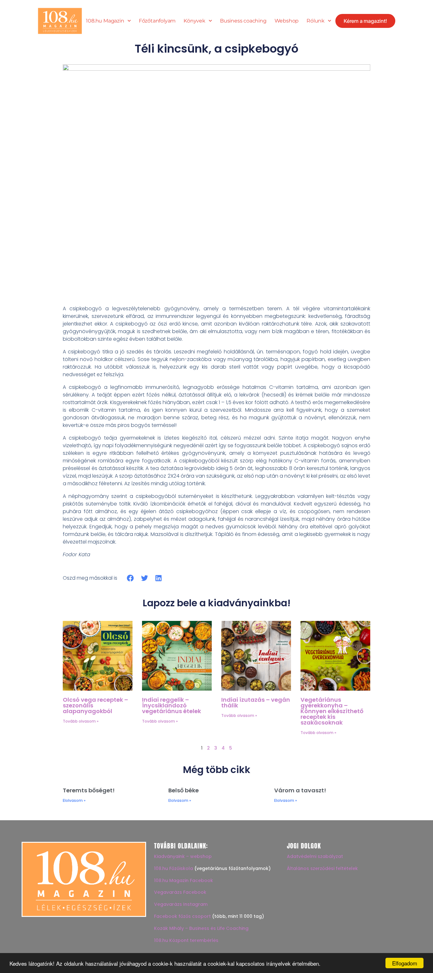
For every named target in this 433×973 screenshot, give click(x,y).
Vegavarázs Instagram (181, 904)
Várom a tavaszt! (300, 790)
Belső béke (183, 790)
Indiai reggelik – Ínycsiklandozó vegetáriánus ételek (171, 705)
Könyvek (194, 20)
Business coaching (243, 20)
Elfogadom (404, 963)
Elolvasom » (74, 800)
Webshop (287, 20)
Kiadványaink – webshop (183, 856)
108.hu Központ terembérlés (186, 940)
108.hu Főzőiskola (173, 868)
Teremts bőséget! (89, 790)
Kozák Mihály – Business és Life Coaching (201, 928)
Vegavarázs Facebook (180, 892)
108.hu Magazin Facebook (183, 880)
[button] (130, 578)
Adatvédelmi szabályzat (315, 856)
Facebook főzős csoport (182, 916)
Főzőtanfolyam (157, 20)
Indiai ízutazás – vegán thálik (255, 702)
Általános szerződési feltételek (322, 868)
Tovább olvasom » (81, 721)
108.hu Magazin (105, 20)
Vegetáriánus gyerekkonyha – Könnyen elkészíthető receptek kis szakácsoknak (332, 711)
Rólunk (316, 20)
